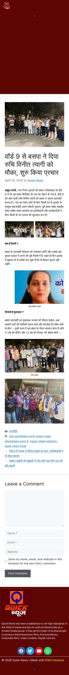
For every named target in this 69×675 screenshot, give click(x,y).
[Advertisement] (34, 57)
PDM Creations (54, 660)
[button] (34, 15)
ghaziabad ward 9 (16, 441)
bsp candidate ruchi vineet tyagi (30, 436)
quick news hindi (15, 446)
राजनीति (13, 431)
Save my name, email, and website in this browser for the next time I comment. (35, 561)
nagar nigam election (43, 441)
